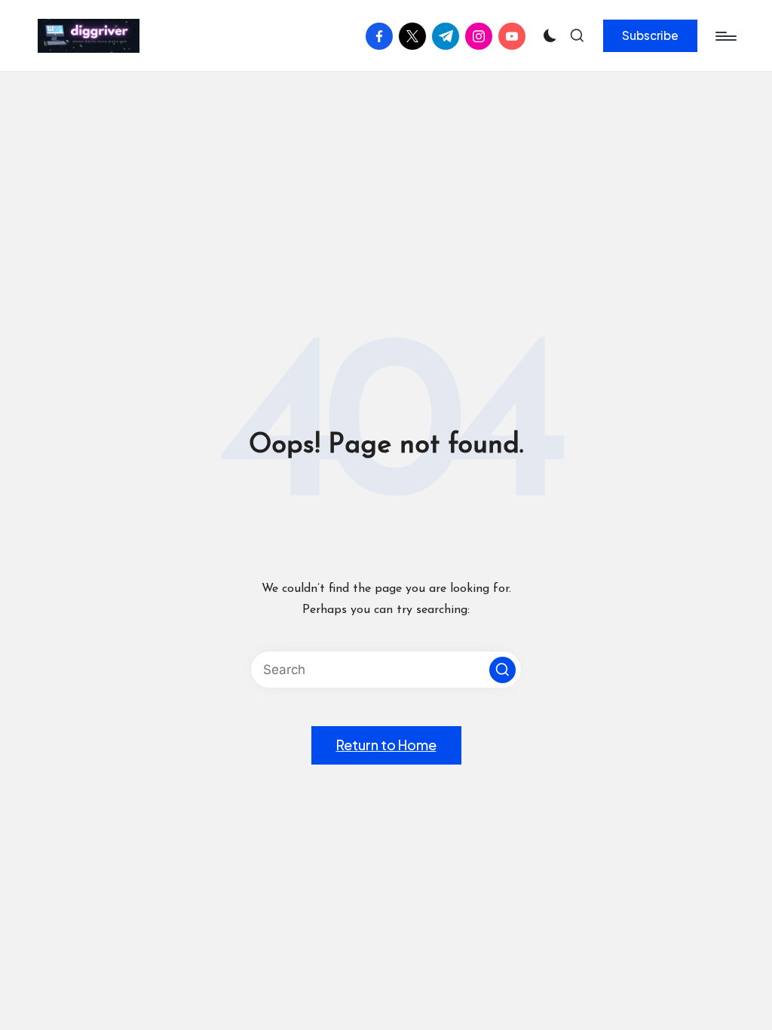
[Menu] (724, 36)
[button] (650, 35)
